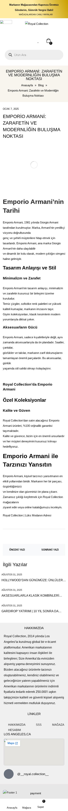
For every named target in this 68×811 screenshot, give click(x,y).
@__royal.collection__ (33, 774)
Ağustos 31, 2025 (12, 574)
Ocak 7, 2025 (11, 108)
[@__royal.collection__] (9, 774)
